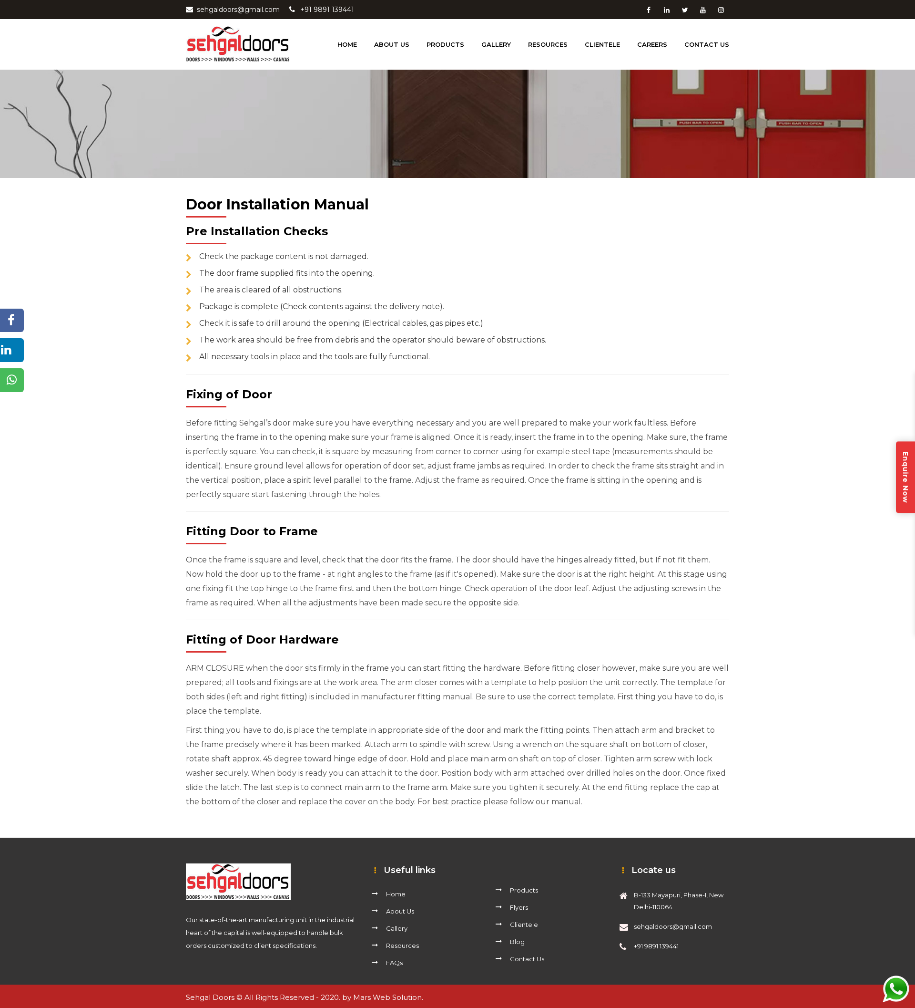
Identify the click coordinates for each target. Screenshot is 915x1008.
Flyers (519, 907)
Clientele (524, 924)
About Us (400, 911)
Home (347, 44)
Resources (402, 945)
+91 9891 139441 (327, 9)
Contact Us (706, 44)
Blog (517, 942)
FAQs (394, 962)
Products (524, 890)
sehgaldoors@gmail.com (238, 9)
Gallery (496, 44)
